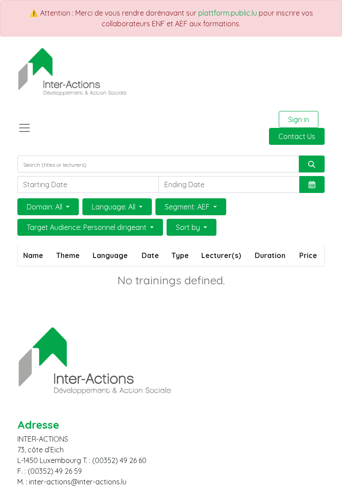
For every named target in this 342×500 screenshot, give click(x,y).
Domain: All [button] (45, 206)
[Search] (312, 164)
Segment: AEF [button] (188, 206)
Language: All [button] (114, 206)
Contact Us (296, 136)
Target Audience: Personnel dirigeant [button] (87, 227)
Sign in (298, 119)
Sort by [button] (189, 227)
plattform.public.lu (227, 12)
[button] (312, 184)
